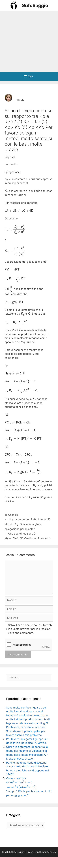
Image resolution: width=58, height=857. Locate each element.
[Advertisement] (29, 41)
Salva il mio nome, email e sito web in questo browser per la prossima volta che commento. (30, 629)
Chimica (13, 514)
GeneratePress (47, 852)
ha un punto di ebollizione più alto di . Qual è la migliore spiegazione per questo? (27, 524)
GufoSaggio (34, 5)
